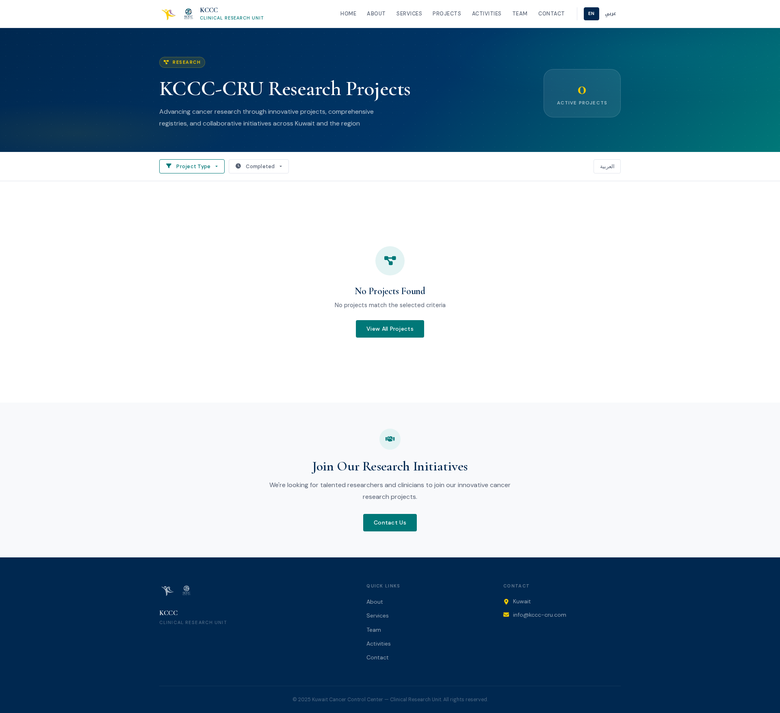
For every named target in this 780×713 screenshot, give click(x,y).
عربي (610, 14)
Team (520, 13)
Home (348, 13)
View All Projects (390, 328)
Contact (551, 13)
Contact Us (390, 522)
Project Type (193, 166)
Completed (260, 166)
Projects (447, 13)
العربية (607, 166)
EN (591, 14)
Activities (487, 13)
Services (409, 13)
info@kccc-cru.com (539, 614)
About (376, 13)
